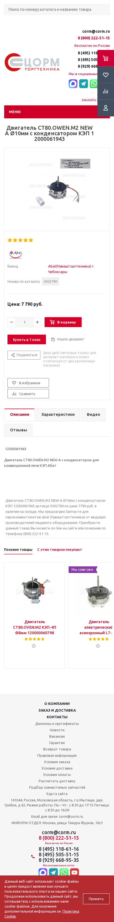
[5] (31, 240)
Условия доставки (57, 768)
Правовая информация (57, 755)
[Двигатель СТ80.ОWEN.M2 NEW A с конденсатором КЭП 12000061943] (57, 191)
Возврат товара (57, 749)
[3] (20, 240)
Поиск (7, 19)
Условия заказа (57, 762)
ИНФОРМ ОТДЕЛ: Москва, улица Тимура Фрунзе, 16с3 (57, 823)
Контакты (57, 717)
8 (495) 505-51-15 (94, 60)
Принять (96, 899)
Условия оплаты (57, 774)
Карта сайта (57, 794)
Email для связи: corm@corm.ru (57, 816)
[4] (25, 240)
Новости (57, 730)
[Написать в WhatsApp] (94, 84)
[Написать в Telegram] (83, 84)
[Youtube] (74, 873)
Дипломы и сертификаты (57, 723)
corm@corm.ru (96, 31)
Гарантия (57, 743)
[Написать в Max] (73, 84)
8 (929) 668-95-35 (94, 66)
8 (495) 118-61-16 (94, 53)
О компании (57, 703)
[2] (15, 240)
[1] (10, 240)
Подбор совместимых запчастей (57, 787)
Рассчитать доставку (57, 781)
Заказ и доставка (57, 710)
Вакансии (57, 736)
